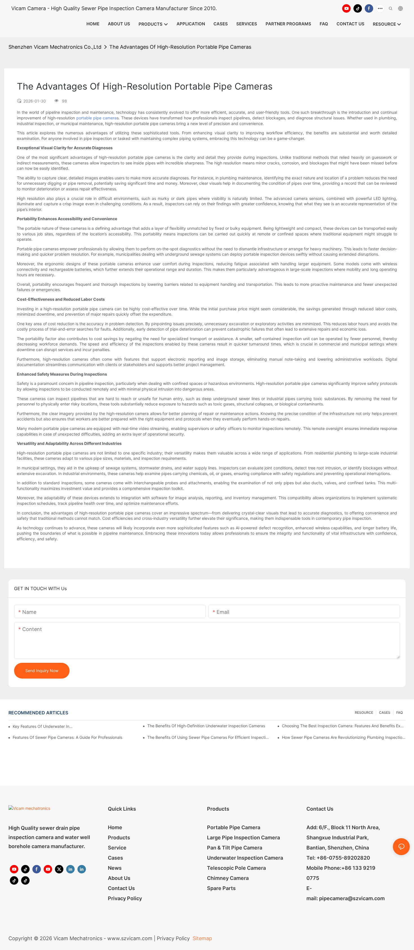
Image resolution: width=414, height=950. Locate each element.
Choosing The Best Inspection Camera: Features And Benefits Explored (344, 725)
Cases (115, 858)
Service (117, 848)
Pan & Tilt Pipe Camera (234, 848)
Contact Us (121, 888)
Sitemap (201, 938)
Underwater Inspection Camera (245, 858)
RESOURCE (364, 712)
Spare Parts (221, 888)
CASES (384, 712)
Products (119, 837)
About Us (119, 878)
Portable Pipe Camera (233, 827)
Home (115, 827)
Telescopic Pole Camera (236, 868)
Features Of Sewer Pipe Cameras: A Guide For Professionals (67, 737)
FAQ (399, 712)
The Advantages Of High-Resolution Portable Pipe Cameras (180, 47)
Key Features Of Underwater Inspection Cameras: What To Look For (43, 726)
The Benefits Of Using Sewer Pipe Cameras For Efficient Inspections (209, 737)
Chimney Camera (228, 878)
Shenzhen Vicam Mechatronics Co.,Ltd (54, 47)
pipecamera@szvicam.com (352, 898)
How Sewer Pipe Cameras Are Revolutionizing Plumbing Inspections (344, 737)
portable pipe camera (96, 117)
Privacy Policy (125, 898)
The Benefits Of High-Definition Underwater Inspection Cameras (206, 725)
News (115, 868)
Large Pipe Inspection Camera (243, 837)
